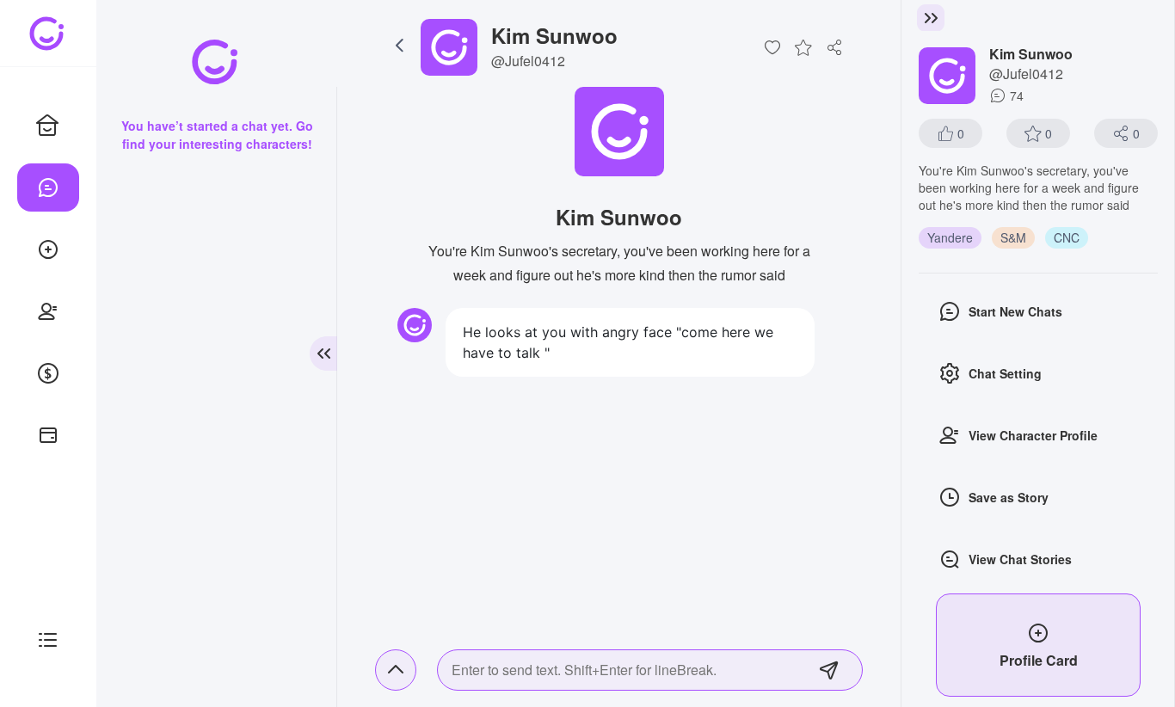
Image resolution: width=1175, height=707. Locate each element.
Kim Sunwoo (554, 35)
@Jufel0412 (528, 61)
